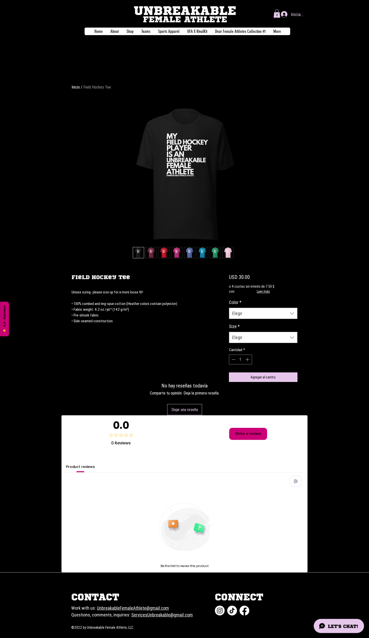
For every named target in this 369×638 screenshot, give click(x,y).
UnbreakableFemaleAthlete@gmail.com (133, 608)
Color (235, 302)
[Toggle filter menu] (295, 481)
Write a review (248, 433)
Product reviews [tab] (80, 466)
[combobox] (263, 313)
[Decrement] (233, 359)
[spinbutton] (240, 359)
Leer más (263, 291)
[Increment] (247, 359)
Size (234, 326)
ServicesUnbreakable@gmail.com (162, 615)
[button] (276, 13)
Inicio (76, 87)
